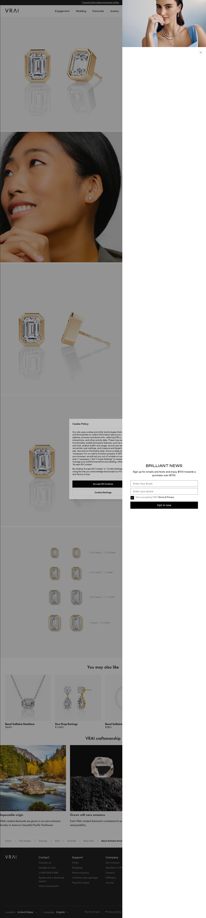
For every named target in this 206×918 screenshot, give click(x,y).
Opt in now (164, 505)
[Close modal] (103, 459)
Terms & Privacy (166, 497)
